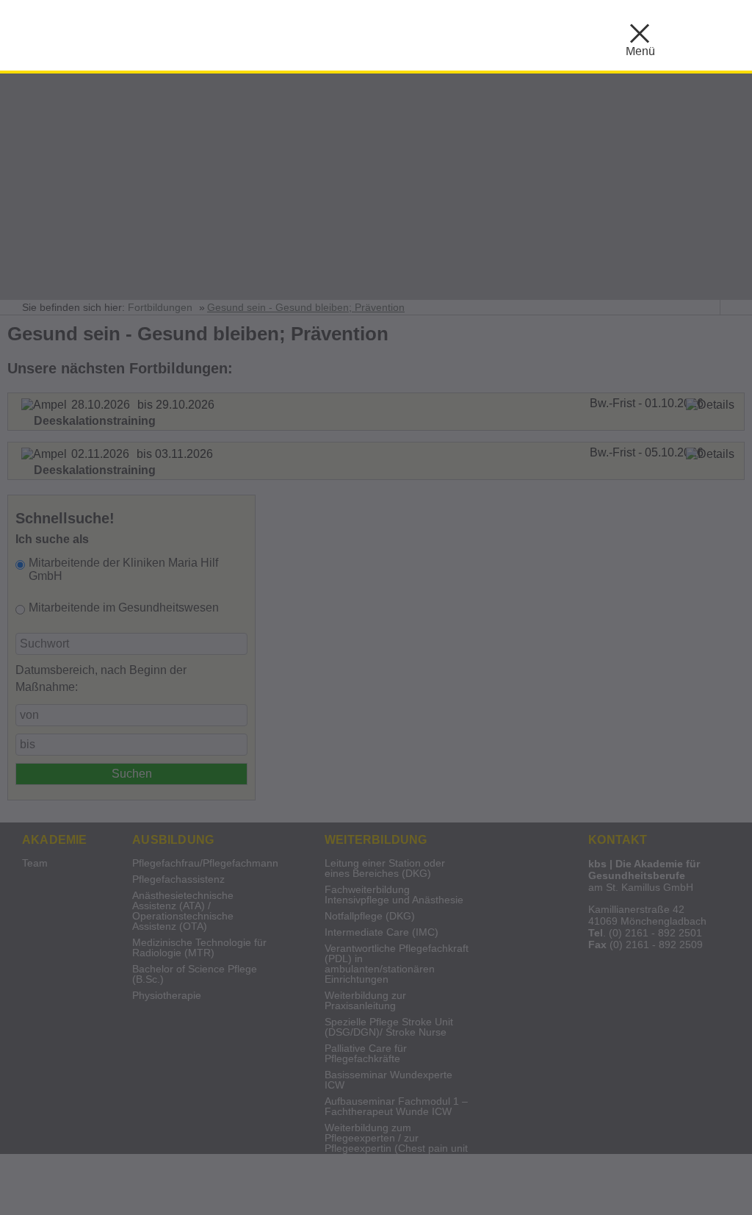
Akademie (54, 840)
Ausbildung (173, 840)
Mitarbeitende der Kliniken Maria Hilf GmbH (123, 569)
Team (35, 863)
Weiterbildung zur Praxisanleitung (365, 1000)
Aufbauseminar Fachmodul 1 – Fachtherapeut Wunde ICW (396, 1106)
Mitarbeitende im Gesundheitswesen (124, 607)
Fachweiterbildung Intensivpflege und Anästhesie (394, 895)
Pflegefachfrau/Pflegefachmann (205, 863)
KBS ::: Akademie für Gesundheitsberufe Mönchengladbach (198, 33)
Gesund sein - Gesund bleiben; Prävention (306, 307)
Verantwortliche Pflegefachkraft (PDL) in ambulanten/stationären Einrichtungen (397, 964)
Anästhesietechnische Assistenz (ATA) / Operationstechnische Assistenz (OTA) (183, 911)
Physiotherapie (166, 995)
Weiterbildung (376, 840)
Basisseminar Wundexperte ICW (388, 1080)
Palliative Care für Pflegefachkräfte (366, 1053)
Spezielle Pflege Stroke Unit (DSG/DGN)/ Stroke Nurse (389, 1027)
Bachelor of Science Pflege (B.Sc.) (194, 974)
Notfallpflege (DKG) (370, 916)
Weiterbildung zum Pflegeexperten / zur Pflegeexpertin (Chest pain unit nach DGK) (396, 1143)
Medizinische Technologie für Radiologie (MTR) (199, 947)
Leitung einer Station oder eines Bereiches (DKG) (385, 868)
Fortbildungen (160, 307)
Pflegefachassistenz (178, 879)
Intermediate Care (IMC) (381, 932)
